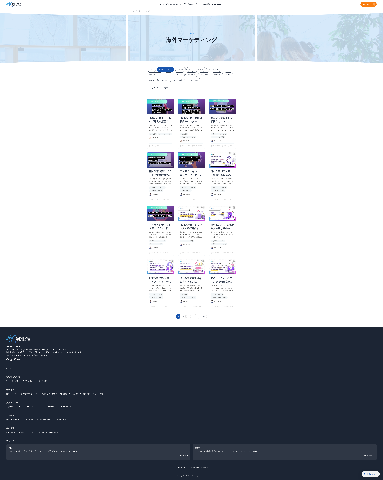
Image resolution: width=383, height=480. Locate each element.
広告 (190, 69)
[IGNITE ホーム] (13, 4)
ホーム (129, 11)
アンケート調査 (177, 80)
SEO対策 (180, 69)
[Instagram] (11, 359)
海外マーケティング (165, 69)
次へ (203, 316)
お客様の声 (216, 75)
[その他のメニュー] (223, 4)
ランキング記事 (193, 80)
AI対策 (228, 75)
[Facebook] (7, 359)
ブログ (135, 11)
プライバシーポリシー (182, 467)
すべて (151, 69)
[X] (15, 359)
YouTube (179, 75)
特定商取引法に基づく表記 (199, 467)
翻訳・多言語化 (214, 69)
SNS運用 (200, 69)
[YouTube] (18, 359)
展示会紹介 (191, 75)
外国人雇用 (204, 75)
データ (168, 75)
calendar (152, 80)
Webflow (164, 80)
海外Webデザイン (155, 75)
